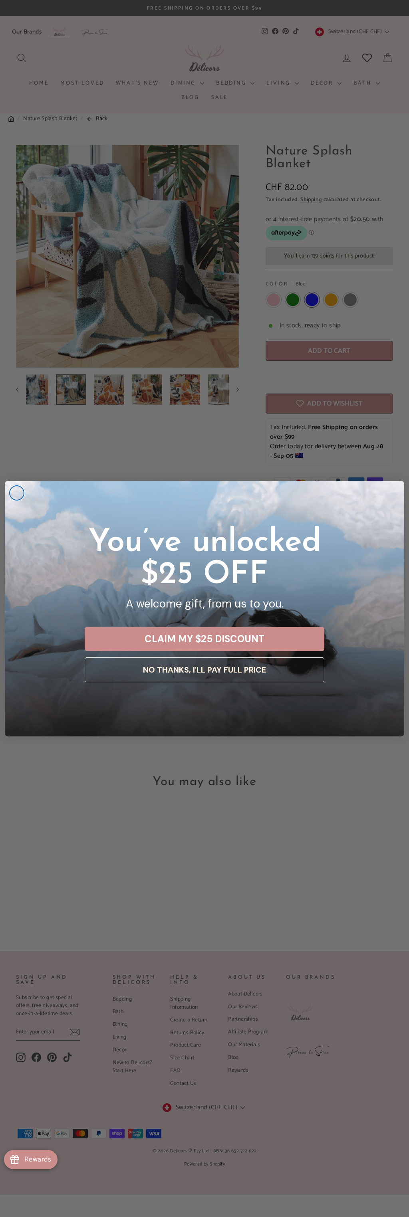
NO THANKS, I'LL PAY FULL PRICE (204, 670)
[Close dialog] (17, 493)
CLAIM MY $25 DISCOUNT (204, 639)
